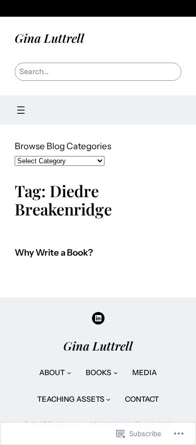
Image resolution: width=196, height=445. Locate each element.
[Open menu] (21, 110)
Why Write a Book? (54, 253)
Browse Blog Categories (63, 146)
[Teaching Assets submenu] (108, 399)
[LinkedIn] (98, 318)
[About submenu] (69, 372)
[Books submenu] (115, 372)
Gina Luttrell (49, 38)
